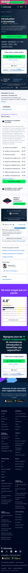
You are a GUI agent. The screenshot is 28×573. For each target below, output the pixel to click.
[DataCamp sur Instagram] (20, 551)
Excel (2, 474)
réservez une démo (21, 241)
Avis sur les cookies (20, 562)
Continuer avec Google (15, 56)
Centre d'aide (4, 426)
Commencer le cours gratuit (14, 36)
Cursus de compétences (21, 416)
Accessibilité (3, 568)
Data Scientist (18, 519)
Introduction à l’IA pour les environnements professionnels (6, 501)
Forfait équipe (4, 443)
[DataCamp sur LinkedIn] (11, 551)
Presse (2, 416)
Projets (16, 424)
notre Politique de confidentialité (17, 70)
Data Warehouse (6, 279)
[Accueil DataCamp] (11, 548)
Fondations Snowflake (7, 256)
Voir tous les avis (13, 320)
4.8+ (11, 23)
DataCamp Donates (20, 455)
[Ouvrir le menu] (25, 7)
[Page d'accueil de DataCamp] (6, 7)
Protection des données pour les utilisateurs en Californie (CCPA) (14, 565)
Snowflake (8, 11)
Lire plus (3, 31)
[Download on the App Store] (9, 400)
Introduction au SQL (5, 486)
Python (2, 461)
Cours (16, 419)
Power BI (3, 471)
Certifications (18, 421)
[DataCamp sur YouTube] (16, 551)
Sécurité (9, 568)
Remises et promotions (20, 441)
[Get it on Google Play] (19, 400)
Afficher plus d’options (13, 59)
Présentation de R (5, 488)
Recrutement (4, 419)
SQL (2, 466)
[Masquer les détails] (25, 121)
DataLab (17, 429)
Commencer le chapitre (14, 181)
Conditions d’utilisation (17, 568)
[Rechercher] (18, 7)
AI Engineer (18, 522)
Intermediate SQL (7, 109)
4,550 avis (15, 23)
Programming (18, 469)
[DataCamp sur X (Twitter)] (6, 551)
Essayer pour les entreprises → (17, 80)
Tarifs (2, 441)
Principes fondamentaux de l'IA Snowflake (12, 253)
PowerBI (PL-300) (19, 525)
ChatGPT (3, 477)
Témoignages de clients (6, 450)
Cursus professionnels (20, 413)
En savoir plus (22, 224)
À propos (3, 413)
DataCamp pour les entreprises (14, 238)
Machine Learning (19, 464)
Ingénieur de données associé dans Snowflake (13, 250)
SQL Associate (18, 517)
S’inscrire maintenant (19, 203)
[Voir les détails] (25, 189)
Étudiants (17, 438)
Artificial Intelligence (6, 469)
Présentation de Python (6, 483)
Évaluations (18, 426)
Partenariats (4, 424)
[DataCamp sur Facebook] (2, 551)
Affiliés (2, 421)
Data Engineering (19, 466)
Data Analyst (18, 514)
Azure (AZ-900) (18, 527)
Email (15, 65)
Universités (17, 452)
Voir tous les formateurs (10, 271)
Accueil (3, 11)
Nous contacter (4, 429)
